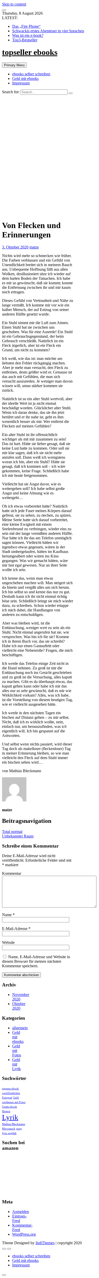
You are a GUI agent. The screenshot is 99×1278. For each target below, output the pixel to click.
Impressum (21, 83)
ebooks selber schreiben (31, 74)
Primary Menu (14, 65)
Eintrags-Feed (19, 1218)
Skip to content (14, 4)
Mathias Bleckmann (13, 1124)
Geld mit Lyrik (16, 1064)
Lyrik (10, 1117)
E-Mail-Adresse (16, 928)
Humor (6, 1111)
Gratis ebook (9, 1106)
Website (8, 942)
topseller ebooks (29, 52)
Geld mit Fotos (16, 1050)
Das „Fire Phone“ (26, 26)
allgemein (20, 1028)
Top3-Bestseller (24, 40)
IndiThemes (45, 1243)
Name (8, 915)
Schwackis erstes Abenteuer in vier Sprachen (48, 31)
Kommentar (11, 873)
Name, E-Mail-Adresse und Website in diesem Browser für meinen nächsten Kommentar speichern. (36, 961)
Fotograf (7, 1097)
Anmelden (20, 1211)
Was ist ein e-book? (27, 35)
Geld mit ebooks (25, 78)
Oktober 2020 (18, 1006)
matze (34, 247)
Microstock (8, 1128)
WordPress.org (24, 1234)
